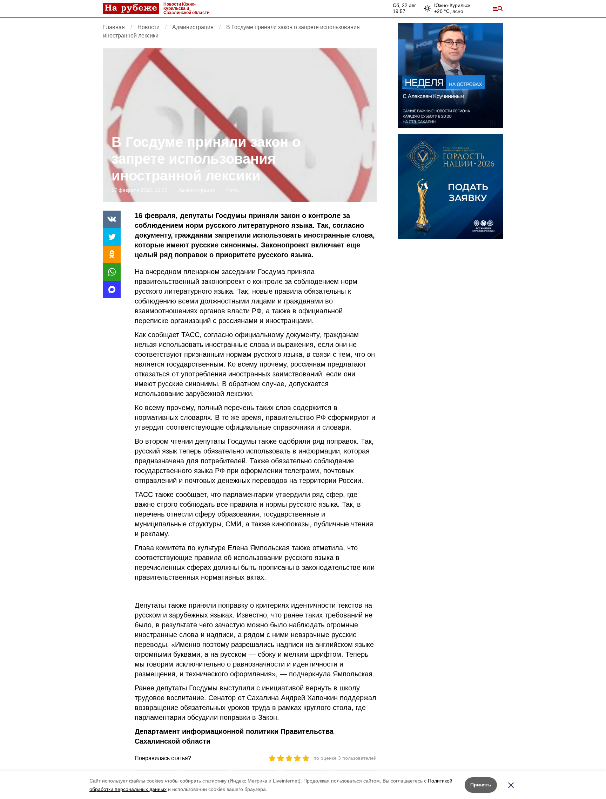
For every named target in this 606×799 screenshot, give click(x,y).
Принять (480, 784)
